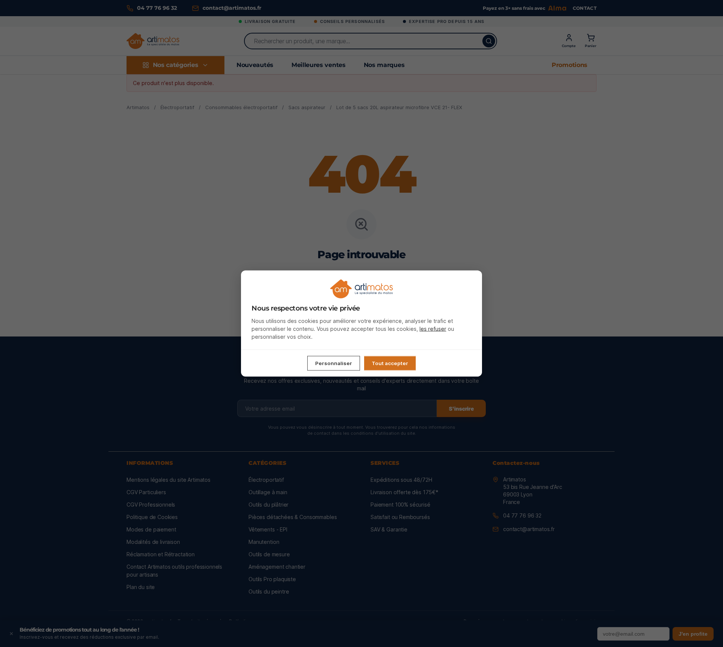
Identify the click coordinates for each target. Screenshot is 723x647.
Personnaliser (333, 363)
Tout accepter (390, 363)
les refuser (432, 329)
